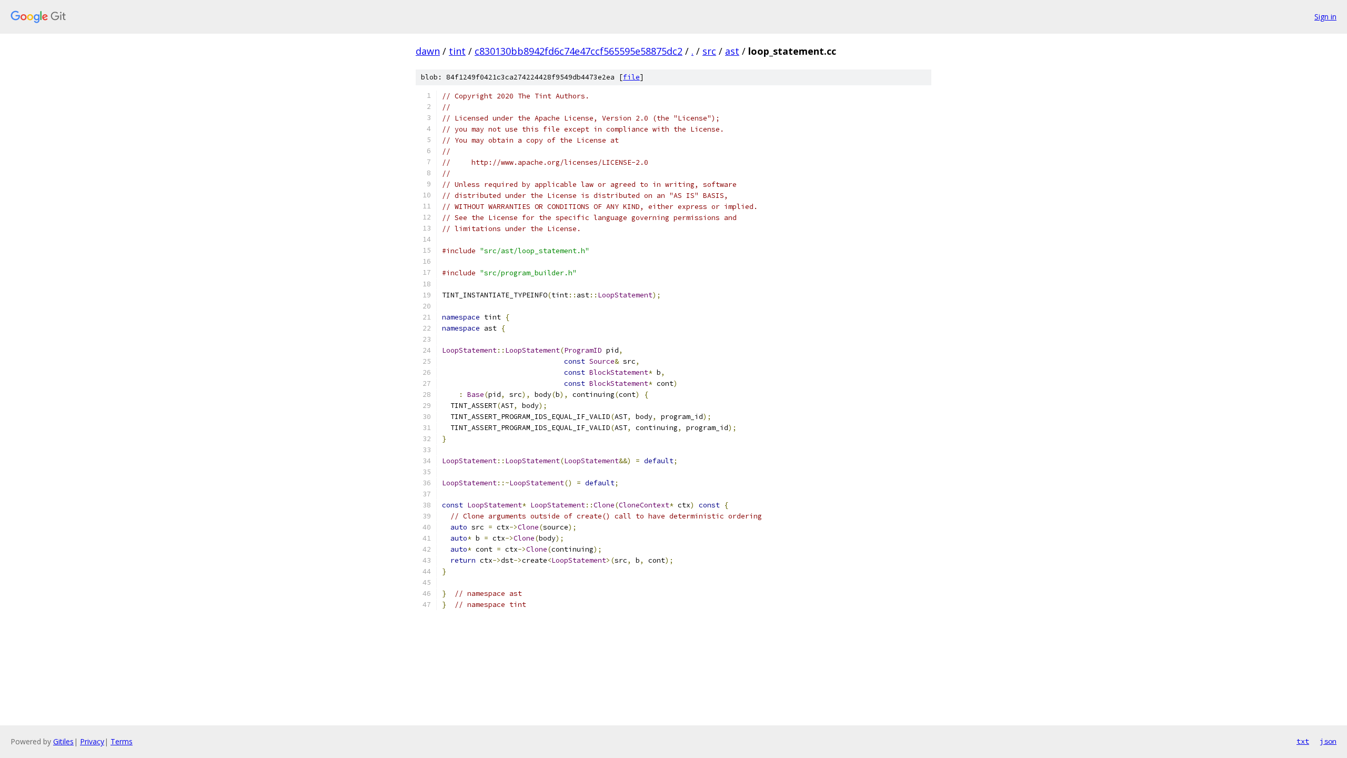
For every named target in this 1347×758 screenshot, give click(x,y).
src (709, 51)
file (631, 77)
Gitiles (63, 741)
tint (457, 51)
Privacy (92, 741)
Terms (121, 741)
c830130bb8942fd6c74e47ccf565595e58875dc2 (578, 51)
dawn (428, 51)
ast (732, 51)
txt (1302, 741)
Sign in (1325, 17)
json (1328, 741)
